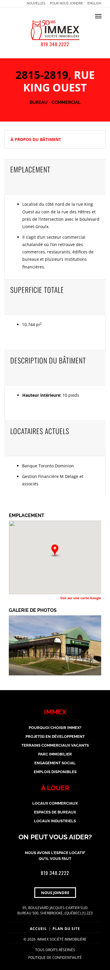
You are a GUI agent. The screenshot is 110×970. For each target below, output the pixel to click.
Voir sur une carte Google (80, 598)
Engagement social (55, 763)
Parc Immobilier (55, 754)
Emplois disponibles (55, 772)
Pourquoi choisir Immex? (55, 727)
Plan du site (66, 928)
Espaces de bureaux (55, 812)
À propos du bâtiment (36, 139)
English (94, 3)
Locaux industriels (55, 821)
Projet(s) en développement (55, 736)
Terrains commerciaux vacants (55, 745)
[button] (55, 551)
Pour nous (66, 3)
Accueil (38, 928)
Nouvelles (36, 3)
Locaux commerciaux (55, 803)
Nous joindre (55, 892)
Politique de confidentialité (55, 957)
